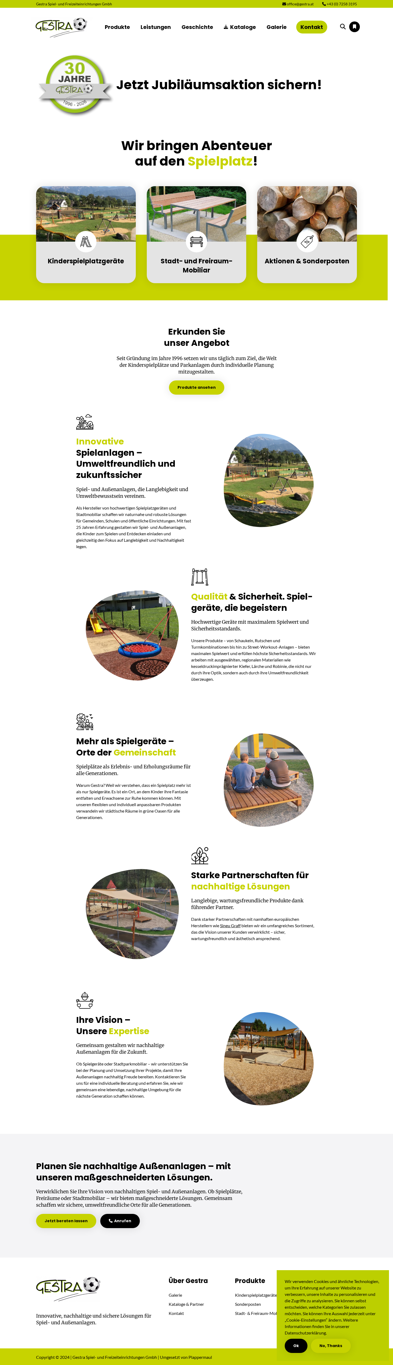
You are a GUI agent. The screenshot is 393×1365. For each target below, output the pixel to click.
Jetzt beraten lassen (66, 1221)
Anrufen (122, 1221)
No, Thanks (330, 1345)
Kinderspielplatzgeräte (256, 1294)
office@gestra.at (300, 4)
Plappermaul (200, 1357)
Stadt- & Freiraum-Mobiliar (260, 1313)
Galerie (277, 27)
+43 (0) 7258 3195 (341, 4)
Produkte (117, 27)
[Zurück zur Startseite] (62, 27)
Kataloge (243, 27)
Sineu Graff (230, 925)
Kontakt (311, 27)
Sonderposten (248, 1304)
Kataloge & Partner (186, 1304)
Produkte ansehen (197, 387)
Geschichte (197, 27)
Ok (296, 1345)
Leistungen (156, 27)
